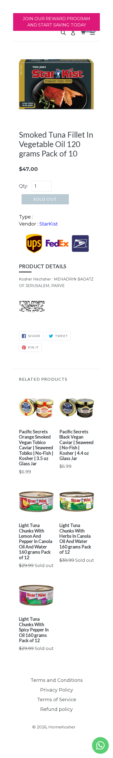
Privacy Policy (56, 690)
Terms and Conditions (56, 680)
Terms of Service (56, 700)
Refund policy (56, 709)
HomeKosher (61, 727)
